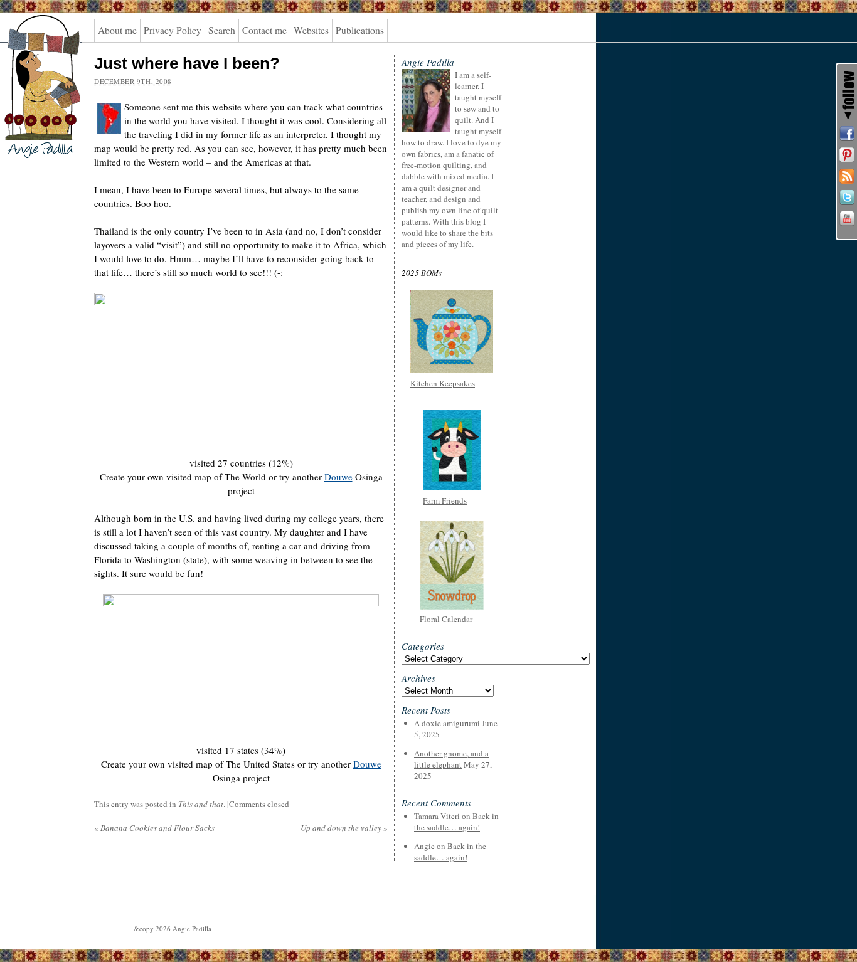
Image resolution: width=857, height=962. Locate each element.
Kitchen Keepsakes (442, 383)
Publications (360, 30)
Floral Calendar (446, 619)
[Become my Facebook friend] (846, 133)
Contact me (264, 30)
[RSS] (846, 176)
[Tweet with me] (846, 197)
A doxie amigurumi (447, 723)
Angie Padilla (34, 38)
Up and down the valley (344, 827)
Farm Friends (445, 500)
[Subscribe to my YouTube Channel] (846, 218)
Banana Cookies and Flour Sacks (154, 827)
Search (221, 30)
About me (117, 30)
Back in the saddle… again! (456, 821)
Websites (311, 30)
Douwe (338, 476)
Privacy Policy (172, 30)
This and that (200, 804)
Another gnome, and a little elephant (451, 759)
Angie (424, 846)
